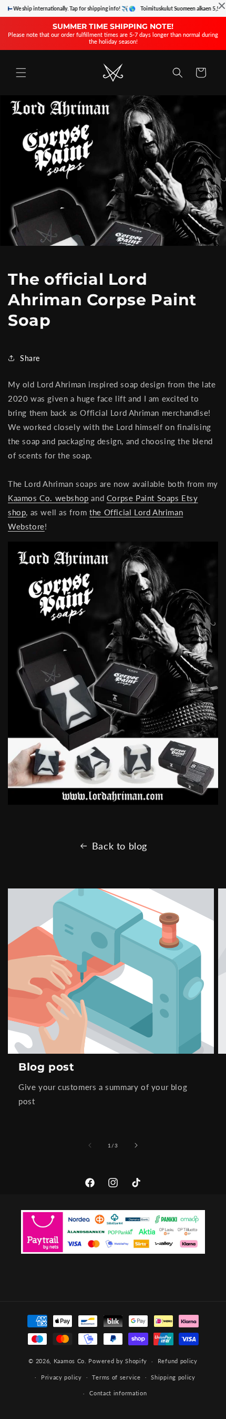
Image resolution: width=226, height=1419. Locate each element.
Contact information (118, 1393)
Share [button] (30, 358)
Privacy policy (61, 1377)
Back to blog (119, 846)
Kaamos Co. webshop (48, 498)
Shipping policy (173, 1377)
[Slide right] (136, 1145)
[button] (21, 72)
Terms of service (116, 1377)
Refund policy (178, 1360)
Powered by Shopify (117, 1360)
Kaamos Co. (70, 1360)
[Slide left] (89, 1145)
